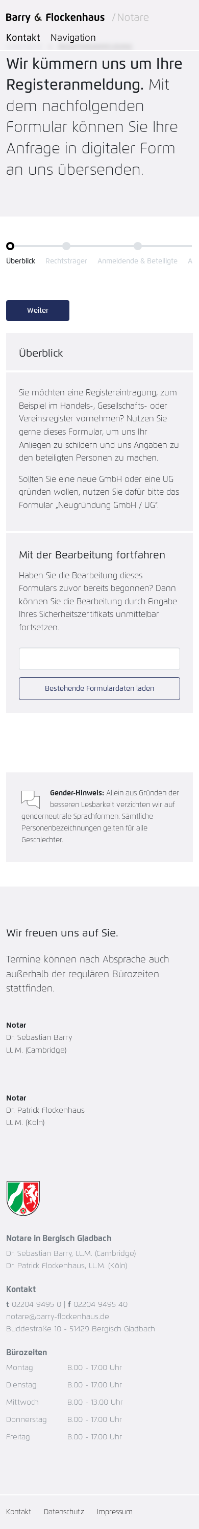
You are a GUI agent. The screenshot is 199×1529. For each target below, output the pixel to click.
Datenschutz (64, 1512)
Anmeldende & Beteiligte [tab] (137, 261)
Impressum (115, 1512)
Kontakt (23, 38)
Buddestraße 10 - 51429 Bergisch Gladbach (80, 1329)
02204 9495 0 (36, 1304)
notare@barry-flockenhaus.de (57, 1317)
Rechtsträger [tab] (66, 261)
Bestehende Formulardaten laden (99, 688)
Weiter (37, 310)
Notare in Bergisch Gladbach (59, 1239)
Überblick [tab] (20, 261)
